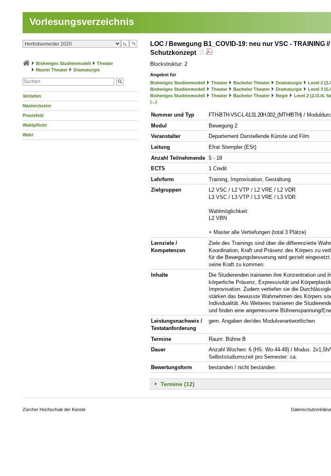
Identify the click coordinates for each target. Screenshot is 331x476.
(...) (153, 101)
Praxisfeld (33, 115)
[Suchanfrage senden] (120, 82)
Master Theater (51, 69)
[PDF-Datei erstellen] (209, 52)
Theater (105, 63)
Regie (282, 95)
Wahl (28, 134)
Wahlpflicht (35, 125)
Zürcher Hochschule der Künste (54, 409)
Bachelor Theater (251, 82)
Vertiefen (32, 96)
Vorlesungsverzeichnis (81, 21)
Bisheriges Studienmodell (63, 63)
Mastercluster (37, 105)
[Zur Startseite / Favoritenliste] (26, 63)
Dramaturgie (86, 69)
